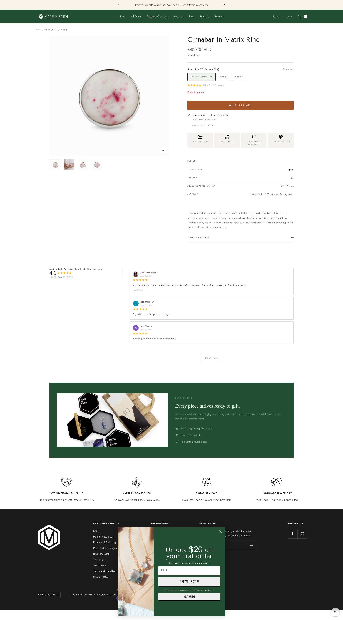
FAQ (95, 531)
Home (39, 29)
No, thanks (189, 597)
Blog (191, 16)
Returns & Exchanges (105, 548)
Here (229, 500)
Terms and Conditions (105, 571)
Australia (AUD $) (46, 594)
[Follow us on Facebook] (292, 533)
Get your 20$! (189, 581)
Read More (138, 289)
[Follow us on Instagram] (302, 533)
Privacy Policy (100, 577)
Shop (122, 16)
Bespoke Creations (157, 16)
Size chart (288, 69)
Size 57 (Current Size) (201, 76)
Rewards (204, 16)
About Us (178, 16)
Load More (211, 357)
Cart (302, 16)
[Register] (251, 545)
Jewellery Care (101, 554)
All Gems (136, 16)
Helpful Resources (103, 537)
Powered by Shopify (106, 594)
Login (289, 16)
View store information (202, 125)
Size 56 (224, 76)
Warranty (98, 559)
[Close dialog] (220, 532)
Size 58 (239, 76)
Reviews (219, 16)
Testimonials (99, 565)
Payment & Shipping (104, 542)
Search (276, 16)
